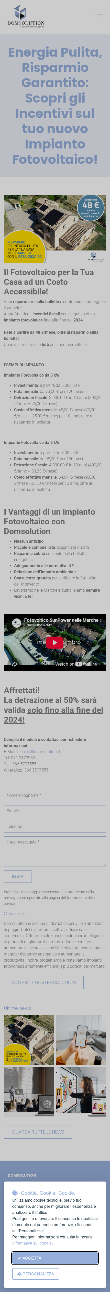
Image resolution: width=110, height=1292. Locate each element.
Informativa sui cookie (32, 1243)
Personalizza (38, 1274)
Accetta (32, 1258)
